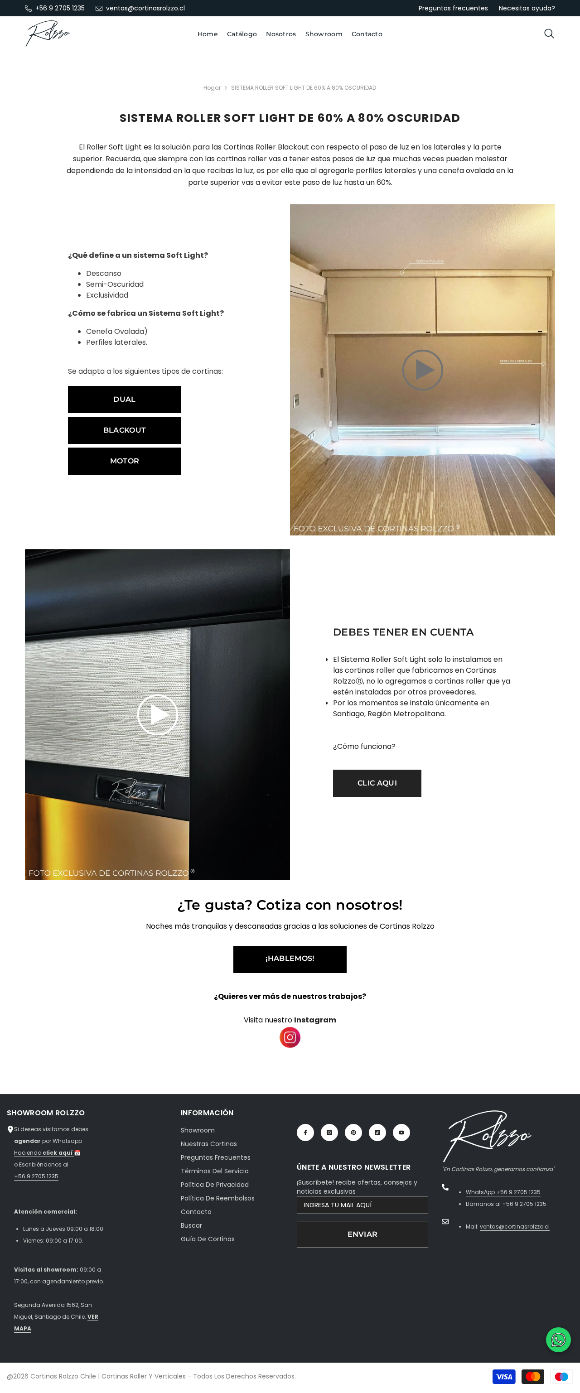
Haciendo (44, 1153)
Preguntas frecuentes (453, 8)
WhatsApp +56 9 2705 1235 (503, 1192)
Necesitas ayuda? (527, 8)
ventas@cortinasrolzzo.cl (145, 8)
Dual (124, 399)
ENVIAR (363, 1234)
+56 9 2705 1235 (60, 8)
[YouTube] (401, 1132)
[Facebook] (305, 1132)
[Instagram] (329, 1132)
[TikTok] (377, 1132)
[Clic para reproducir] (423, 370)
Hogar (212, 88)
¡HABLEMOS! (290, 958)
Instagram (315, 1020)
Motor (125, 461)
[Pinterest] (353, 1132)
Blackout (124, 430)
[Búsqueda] (549, 33)
